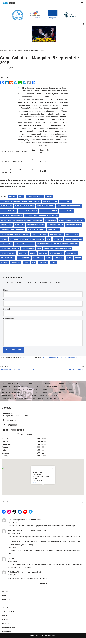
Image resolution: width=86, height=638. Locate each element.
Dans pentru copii (71, 392)
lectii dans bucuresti (73, 239)
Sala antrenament (32, 392)
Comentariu (8, 319)
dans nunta (19, 225)
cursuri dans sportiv (48, 211)
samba (69, 258)
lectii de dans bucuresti (24, 244)
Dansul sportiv (31, 383)
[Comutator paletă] (83, 24)
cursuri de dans (66, 211)
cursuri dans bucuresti (24, 206)
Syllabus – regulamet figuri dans (15, 398)
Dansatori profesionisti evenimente (15, 234)
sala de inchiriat (56, 253)
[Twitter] (31, 512)
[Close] (52, 468)
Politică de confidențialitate (25, 395)
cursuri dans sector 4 (28, 211)
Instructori (57, 392)
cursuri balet (65, 201)
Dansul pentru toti (39, 234)
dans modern (6, 225)
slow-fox (4, 262)
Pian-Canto (6, 395)
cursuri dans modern (45, 206)
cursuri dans (6, 206)
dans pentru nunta (73, 225)
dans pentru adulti (55, 225)
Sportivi (61, 383)
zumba (53, 262)
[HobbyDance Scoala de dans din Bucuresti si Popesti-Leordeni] (8, 3)
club (3, 603)
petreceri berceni (8, 253)
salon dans (58, 258)
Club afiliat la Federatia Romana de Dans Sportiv (20, 201)
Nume (6, 290)
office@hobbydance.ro (15, 430)
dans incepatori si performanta (71, 220)
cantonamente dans (34, 196)
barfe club (6, 599)
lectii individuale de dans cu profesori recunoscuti (57, 244)
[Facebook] (4, 512)
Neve (32, 636)
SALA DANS (43, 253)
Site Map (53, 395)
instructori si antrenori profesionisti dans (27, 239)
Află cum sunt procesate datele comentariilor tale (61, 357)
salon (48, 258)
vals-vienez (43, 262)
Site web (6, 309)
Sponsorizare (72, 383)
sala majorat (72, 253)
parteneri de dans (9, 627)
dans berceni (50, 220)
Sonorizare (6, 386)
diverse (5, 619)
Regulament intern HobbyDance (50, 386)
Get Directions (11, 420)
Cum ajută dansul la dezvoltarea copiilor (23, 541)
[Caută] (3, 24)
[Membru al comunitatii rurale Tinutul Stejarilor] (70, 15)
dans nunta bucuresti (35, 225)
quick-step (23, 253)
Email (6, 299)
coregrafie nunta (50, 201)
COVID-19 (43, 395)
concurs (5, 607)
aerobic (12, 196)
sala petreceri (23, 258)
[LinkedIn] (20, 512)
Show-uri (30, 386)
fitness (4, 239)
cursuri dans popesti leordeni (69, 206)
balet (21, 196)
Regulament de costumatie (38, 389)
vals (33, 262)
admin (10, 520)
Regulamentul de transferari (13, 389)
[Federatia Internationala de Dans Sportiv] (35, 15)
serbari (78, 258)
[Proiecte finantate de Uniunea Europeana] (52, 14)
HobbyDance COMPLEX (12, 383)
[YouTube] (25, 512)
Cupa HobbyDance (47, 383)
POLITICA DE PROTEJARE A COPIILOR (47, 398)
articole (5, 591)
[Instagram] (9, 512)
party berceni (28, 248)
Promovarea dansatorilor (12, 392)
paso (39, 248)
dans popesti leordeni (36, 229)
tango (26, 262)
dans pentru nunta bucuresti (12, 229)
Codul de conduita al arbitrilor (63, 389)
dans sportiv (6, 615)
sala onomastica (7, 258)
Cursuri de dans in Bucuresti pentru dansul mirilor (21, 220)
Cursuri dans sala (8, 211)
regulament (6, 631)
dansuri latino (72, 234)
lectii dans (58, 239)
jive (48, 239)
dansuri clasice (56, 234)
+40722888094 (12, 425)
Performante (19, 386)
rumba (32, 253)
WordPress (51, 636)
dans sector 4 (53, 229)
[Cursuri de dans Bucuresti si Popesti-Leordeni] (44, 34)
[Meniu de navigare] (81, 3)
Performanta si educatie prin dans (57, 248)
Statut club (46, 392)
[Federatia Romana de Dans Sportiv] (17, 15)
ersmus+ (5, 623)
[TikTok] (14, 512)
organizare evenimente (10, 248)
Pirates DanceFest (33, 572)
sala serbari (38, 258)
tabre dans (16, 262)
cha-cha (49, 196)
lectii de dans (6, 244)
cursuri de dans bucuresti (11, 215)
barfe (4, 595)
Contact (18, 558)
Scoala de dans (5, 50)
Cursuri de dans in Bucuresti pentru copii (42, 215)
